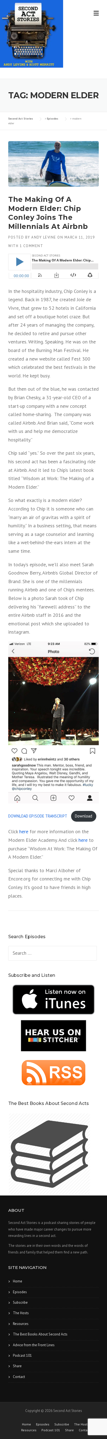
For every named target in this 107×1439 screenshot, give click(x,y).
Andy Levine (43, 237)
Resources (21, 1323)
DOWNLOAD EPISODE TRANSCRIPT (38, 816)
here (23, 831)
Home (17, 1281)
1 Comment (31, 246)
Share (17, 1366)
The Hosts (21, 1313)
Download (83, 816)
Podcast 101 (22, 1355)
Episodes (20, 1292)
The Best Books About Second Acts (40, 1334)
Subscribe (20, 1302)
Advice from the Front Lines (34, 1345)
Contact (19, 1376)
